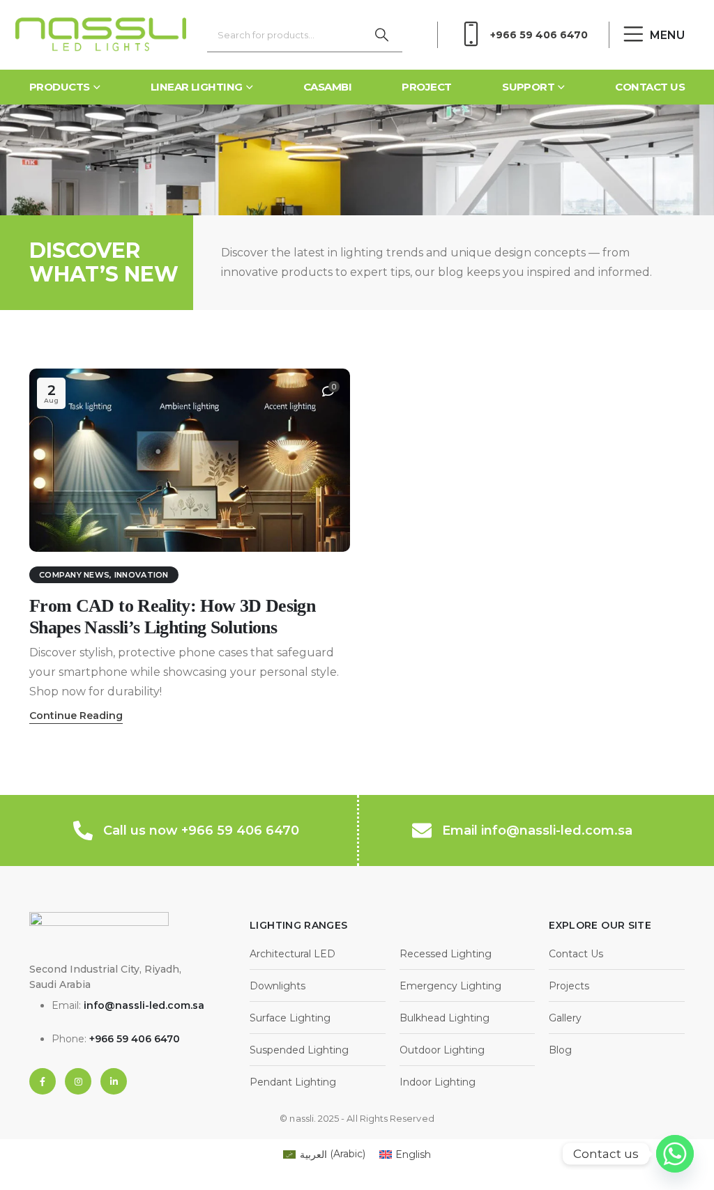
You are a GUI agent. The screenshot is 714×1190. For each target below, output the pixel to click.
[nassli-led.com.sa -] (100, 35)
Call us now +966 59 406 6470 (201, 830)
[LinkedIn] (113, 1081)
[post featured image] (189, 460)
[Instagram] (78, 1081)
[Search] (381, 35)
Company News (74, 575)
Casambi (327, 86)
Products (59, 86)
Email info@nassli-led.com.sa (537, 830)
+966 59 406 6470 (539, 35)
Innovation (141, 575)
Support (528, 86)
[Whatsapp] (675, 1154)
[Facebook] (42, 1081)
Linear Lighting (197, 86)
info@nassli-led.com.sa (144, 1005)
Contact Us (650, 86)
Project (426, 86)
